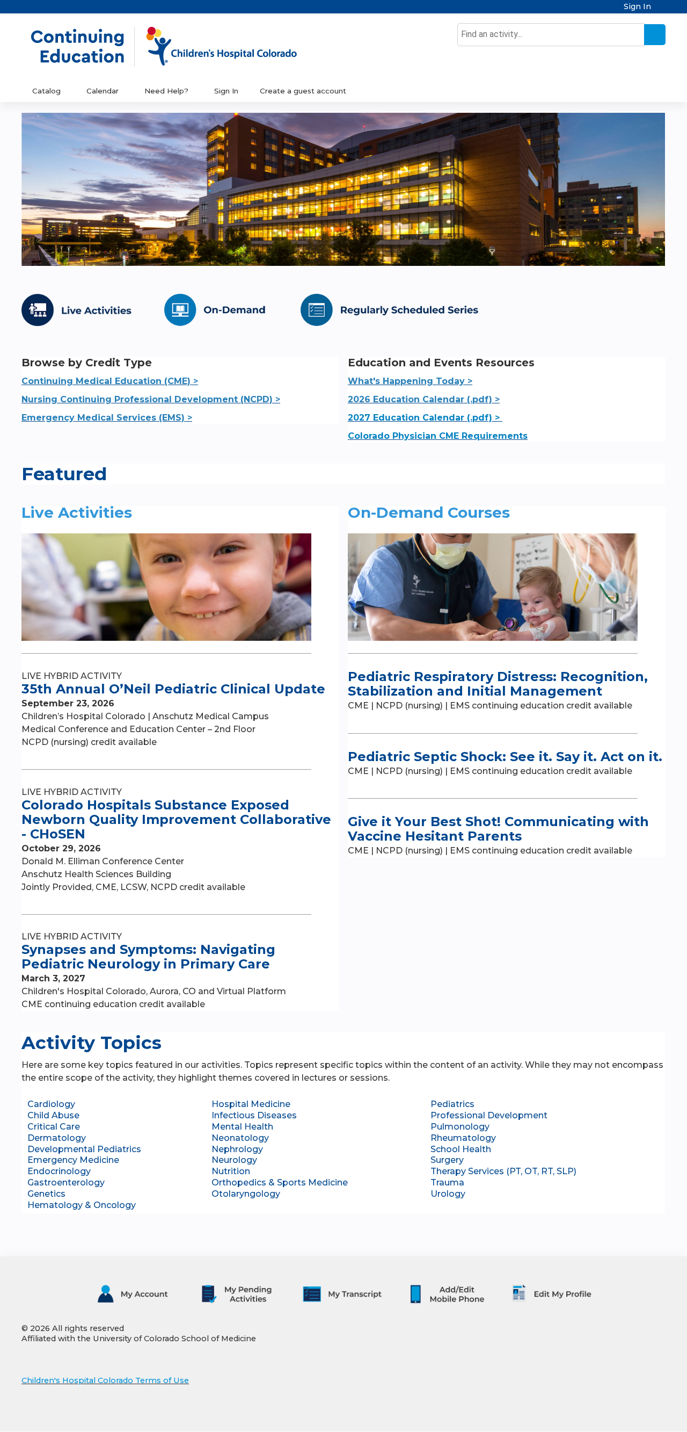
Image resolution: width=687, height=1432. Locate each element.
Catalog (46, 90)
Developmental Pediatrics (84, 1149)
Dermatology (56, 1138)
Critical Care (53, 1127)
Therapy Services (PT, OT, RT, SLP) (503, 1171)
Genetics (46, 1194)
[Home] (174, 46)
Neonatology (240, 1138)
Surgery (447, 1160)
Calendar (102, 90)
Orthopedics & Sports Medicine (279, 1182)
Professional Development (488, 1115)
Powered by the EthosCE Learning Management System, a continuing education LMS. (627, 1414)
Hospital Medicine (250, 1104)
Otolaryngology (245, 1194)
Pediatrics (452, 1104)
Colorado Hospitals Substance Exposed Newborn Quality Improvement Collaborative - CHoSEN (176, 819)
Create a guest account (303, 90)
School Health (460, 1149)
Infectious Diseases (254, 1115)
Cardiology (51, 1104)
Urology (447, 1194)
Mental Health (242, 1127)
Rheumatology (463, 1138)
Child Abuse (53, 1115)
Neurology (234, 1160)
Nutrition (230, 1171)
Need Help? (166, 90)
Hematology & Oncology (81, 1205)
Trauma (447, 1182)
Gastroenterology (66, 1182)
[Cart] (662, 10)
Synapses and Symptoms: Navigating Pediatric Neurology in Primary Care (148, 957)
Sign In (637, 7)
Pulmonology (459, 1127)
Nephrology (237, 1149)
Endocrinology (59, 1171)
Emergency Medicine (73, 1160)
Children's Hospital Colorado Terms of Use (105, 1380)
